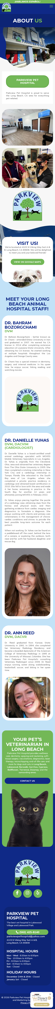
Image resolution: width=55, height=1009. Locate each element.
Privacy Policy (27, 1002)
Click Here (42, 1005)
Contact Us (27, 780)
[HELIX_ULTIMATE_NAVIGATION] (51, 6)
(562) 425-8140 (29, 932)
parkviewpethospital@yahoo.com (26, 936)
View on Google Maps (27, 262)
